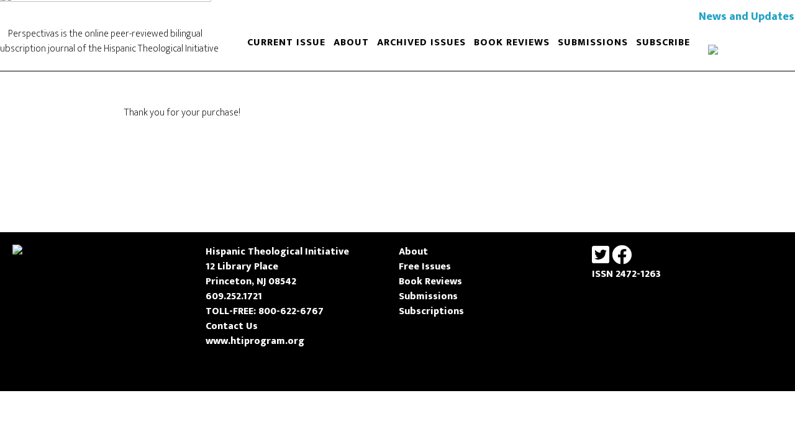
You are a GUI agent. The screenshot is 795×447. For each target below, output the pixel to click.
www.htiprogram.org (255, 341)
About (413, 251)
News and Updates (746, 16)
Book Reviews (430, 281)
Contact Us (232, 326)
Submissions (428, 296)
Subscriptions (431, 311)
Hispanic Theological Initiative (277, 251)
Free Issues (425, 266)
